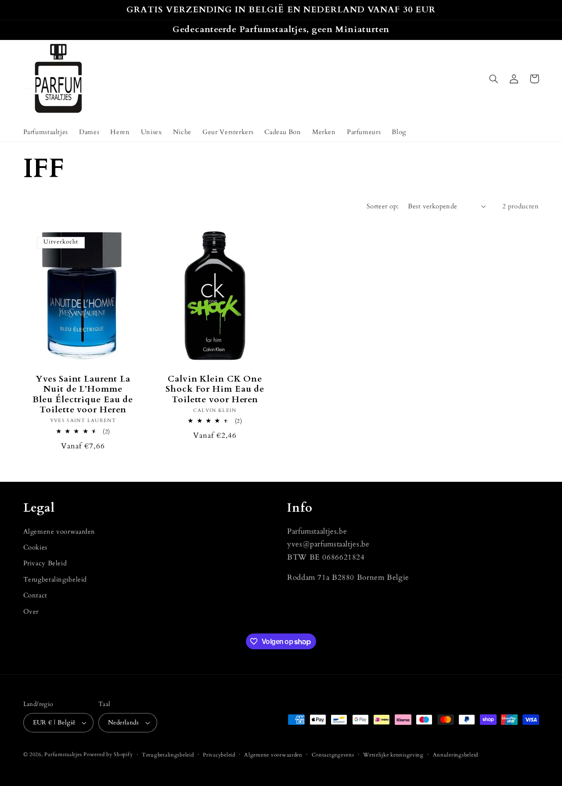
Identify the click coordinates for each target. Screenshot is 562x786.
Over (31, 611)
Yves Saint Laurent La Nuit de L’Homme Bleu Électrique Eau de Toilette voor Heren (82, 394)
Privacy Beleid (45, 563)
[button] (494, 79)
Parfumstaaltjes (63, 754)
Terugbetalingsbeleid (55, 579)
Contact (35, 595)
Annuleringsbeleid (456, 755)
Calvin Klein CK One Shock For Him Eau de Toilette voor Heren (215, 389)
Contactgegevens (333, 755)
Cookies (35, 547)
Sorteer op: (383, 206)
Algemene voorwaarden (59, 531)
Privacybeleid (219, 755)
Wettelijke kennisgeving (393, 755)
